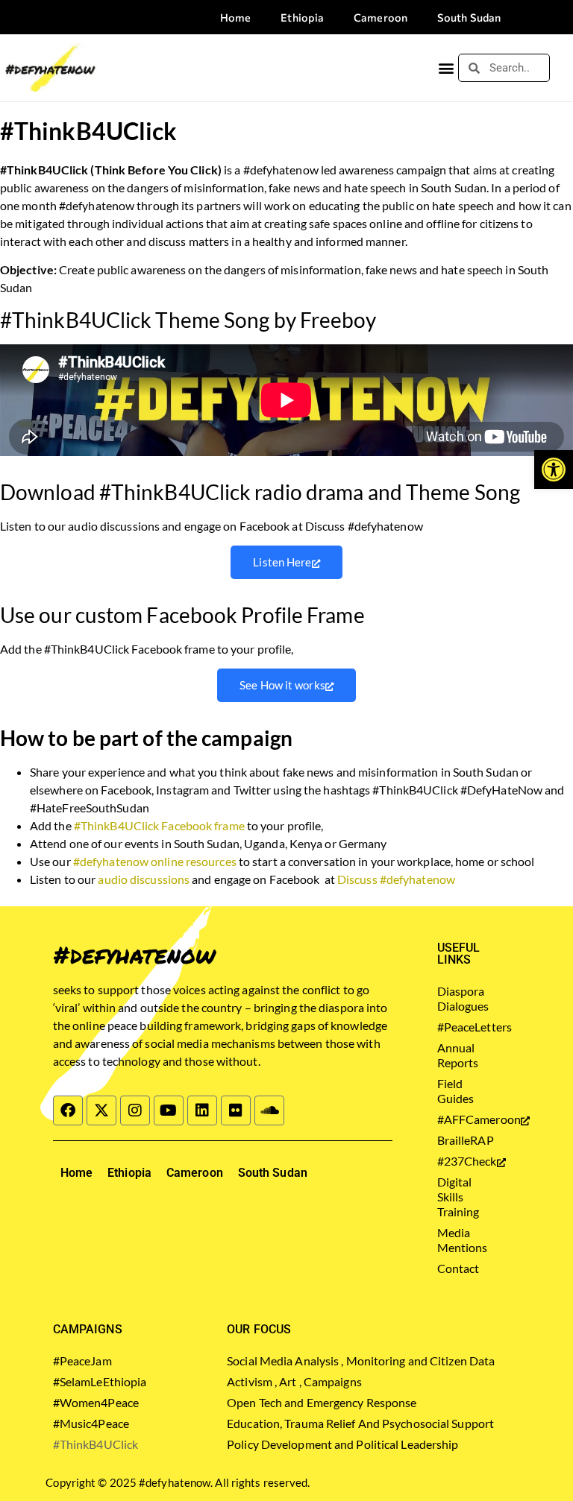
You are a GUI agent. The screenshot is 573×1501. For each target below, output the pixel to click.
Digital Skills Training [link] (458, 1197)
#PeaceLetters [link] (459, 1027)
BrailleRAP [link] (459, 1140)
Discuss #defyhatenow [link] (396, 879)
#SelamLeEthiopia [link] (100, 1381)
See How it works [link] (282, 685)
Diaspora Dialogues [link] (459, 998)
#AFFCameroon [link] (459, 1119)
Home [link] (235, 17)
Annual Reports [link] (458, 1054)
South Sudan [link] (469, 17)
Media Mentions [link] (459, 1239)
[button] (445, 68)
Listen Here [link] (282, 562)
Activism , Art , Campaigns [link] (294, 1381)
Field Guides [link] (456, 1090)
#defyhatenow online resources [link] (155, 861)
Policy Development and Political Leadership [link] (342, 1444)
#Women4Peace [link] (96, 1402)
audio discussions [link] (144, 879)
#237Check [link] (459, 1161)
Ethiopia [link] (302, 17)
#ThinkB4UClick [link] (95, 1444)
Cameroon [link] (380, 17)
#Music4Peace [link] (91, 1423)
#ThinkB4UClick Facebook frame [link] (159, 825)
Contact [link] (458, 1268)
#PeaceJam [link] (82, 1360)
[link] (553, 469)
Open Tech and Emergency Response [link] (321, 1402)
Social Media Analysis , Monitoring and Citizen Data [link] (361, 1360)
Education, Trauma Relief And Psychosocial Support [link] (360, 1423)
